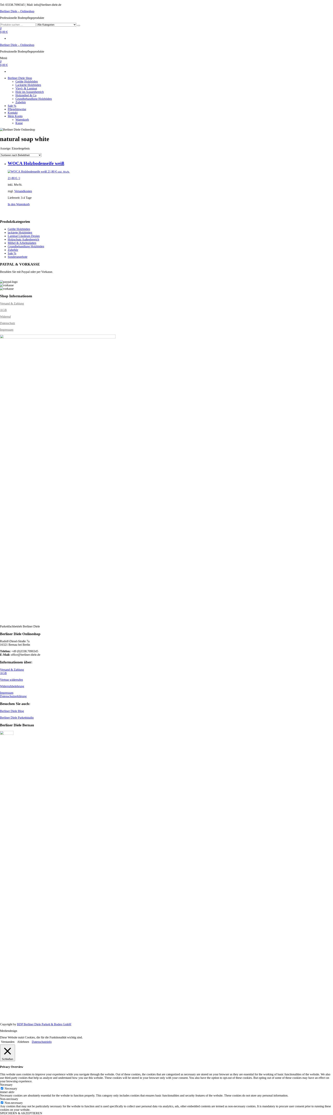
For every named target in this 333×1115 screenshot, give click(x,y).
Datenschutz (7, 323)
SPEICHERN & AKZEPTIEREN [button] (21, 1113)
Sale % (12, 105)
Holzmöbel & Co (25, 95)
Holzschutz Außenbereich (23, 239)
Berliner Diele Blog (12, 711)
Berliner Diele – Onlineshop (17, 11)
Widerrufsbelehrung (12, 686)
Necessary (11, 1088)
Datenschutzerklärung (13, 696)
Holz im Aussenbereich (29, 92)
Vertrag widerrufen (11, 679)
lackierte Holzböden (20, 232)
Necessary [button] (6, 1084)
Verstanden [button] (7, 1041)
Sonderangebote (17, 256)
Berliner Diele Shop (20, 78)
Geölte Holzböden (26, 81)
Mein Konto (15, 116)
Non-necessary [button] (9, 1099)
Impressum (6, 329)
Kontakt (13, 112)
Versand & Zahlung (12, 303)
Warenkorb (22, 119)
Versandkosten (23, 191)
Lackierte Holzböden (28, 85)
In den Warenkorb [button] (19, 204)
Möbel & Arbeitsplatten (22, 243)
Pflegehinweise (17, 109)
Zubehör (20, 102)
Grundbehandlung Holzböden (33, 98)
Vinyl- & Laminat (26, 88)
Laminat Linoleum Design (24, 236)
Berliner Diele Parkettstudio (17, 717)
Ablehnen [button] (23, 1041)
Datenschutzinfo (42, 1041)
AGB (3, 310)
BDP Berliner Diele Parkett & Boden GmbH (44, 1024)
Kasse (19, 123)
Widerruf (5, 316)
